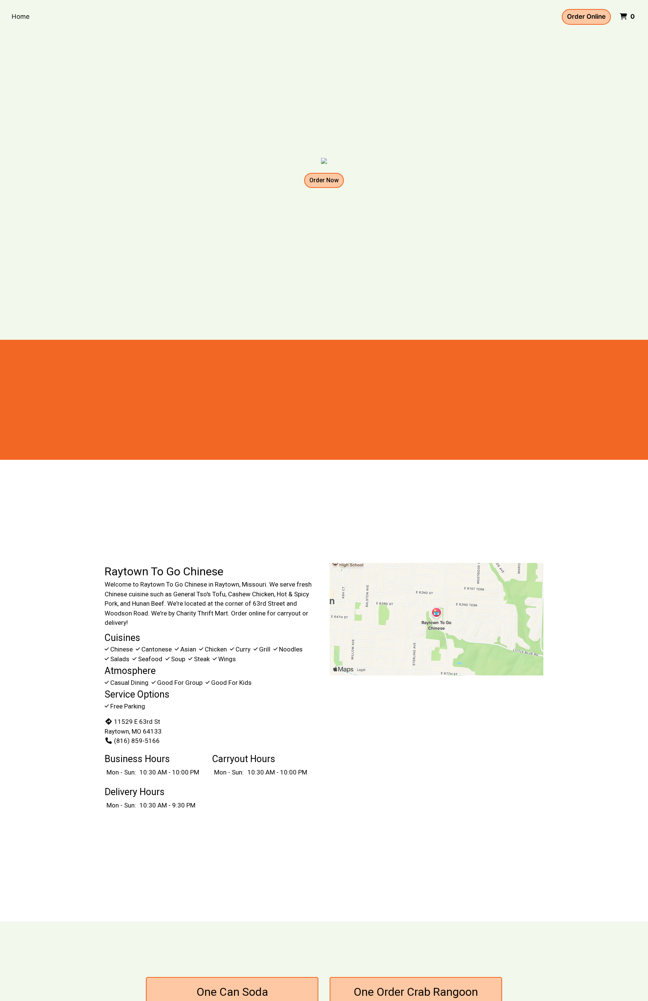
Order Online (586, 16)
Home (21, 16)
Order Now (324, 180)
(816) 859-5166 (137, 740)
